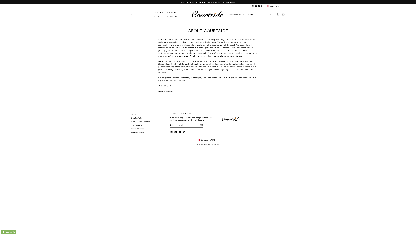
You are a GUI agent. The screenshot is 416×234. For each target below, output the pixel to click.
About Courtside (137, 132)
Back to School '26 (166, 16)
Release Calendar (166, 12)
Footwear (235, 14)
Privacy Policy (136, 125)
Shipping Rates (136, 118)
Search (133, 114)
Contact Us (9, 232)
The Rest (264, 14)
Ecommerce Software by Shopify (208, 144)
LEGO (250, 14)
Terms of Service (137, 129)
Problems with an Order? (140, 121)
